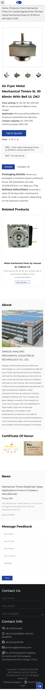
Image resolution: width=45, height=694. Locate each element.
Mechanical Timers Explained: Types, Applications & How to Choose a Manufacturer (22, 490)
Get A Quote (14, 133)
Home (5, 8)
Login (22, 685)
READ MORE (8, 515)
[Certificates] (11, 448)
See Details (21, 282)
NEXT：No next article (14, 156)
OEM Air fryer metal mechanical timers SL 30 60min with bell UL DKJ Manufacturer (22, 372)
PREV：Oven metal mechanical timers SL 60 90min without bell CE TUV (22, 148)
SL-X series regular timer (21, 11)
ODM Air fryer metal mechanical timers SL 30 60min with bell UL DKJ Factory (22, 379)
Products (14, 8)
